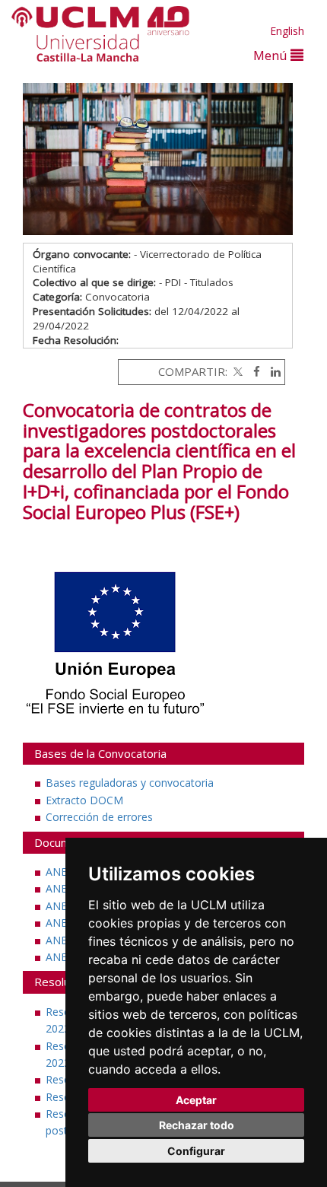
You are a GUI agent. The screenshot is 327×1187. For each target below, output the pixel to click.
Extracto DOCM (84, 800)
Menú (271, 55)
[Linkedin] (272, 371)
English (287, 31)
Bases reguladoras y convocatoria (130, 782)
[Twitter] (236, 371)
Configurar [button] (196, 1150)
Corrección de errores (99, 817)
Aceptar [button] (196, 1099)
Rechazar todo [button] (196, 1125)
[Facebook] (253, 371)
